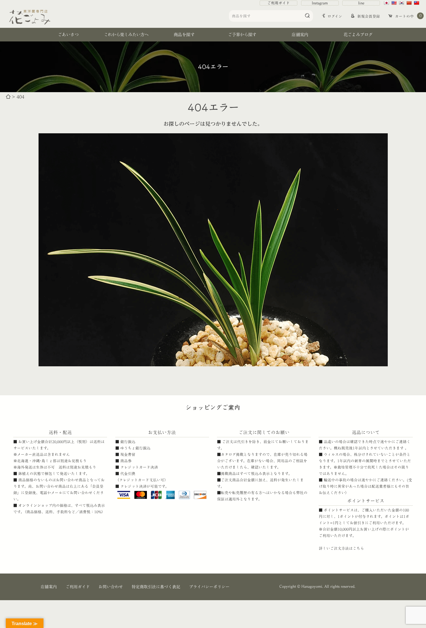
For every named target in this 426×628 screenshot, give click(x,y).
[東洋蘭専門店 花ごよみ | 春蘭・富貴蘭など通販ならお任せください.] (8, 96)
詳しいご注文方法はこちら (341, 548)
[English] (394, 3)
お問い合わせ (111, 587)
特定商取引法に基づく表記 (156, 587)
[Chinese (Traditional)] (417, 3)
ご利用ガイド (278, 3)
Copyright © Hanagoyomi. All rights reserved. (317, 586)
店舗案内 (49, 587)
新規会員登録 (368, 16)
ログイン (334, 16)
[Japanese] (387, 3)
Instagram (320, 3)
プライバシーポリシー (209, 587)
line (361, 3)
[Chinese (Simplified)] (409, 3)
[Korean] (402, 3)
